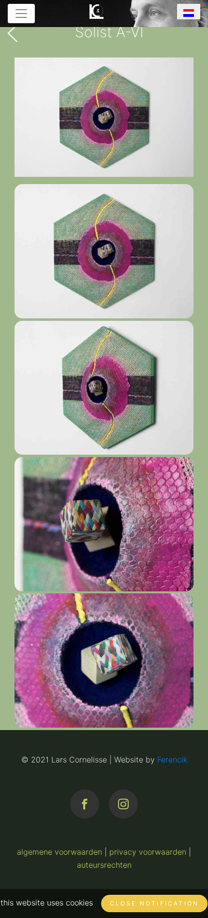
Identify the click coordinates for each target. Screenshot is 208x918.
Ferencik (172, 759)
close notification (154, 903)
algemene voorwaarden (59, 852)
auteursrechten (104, 865)
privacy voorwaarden (147, 852)
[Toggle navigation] (21, 13)
